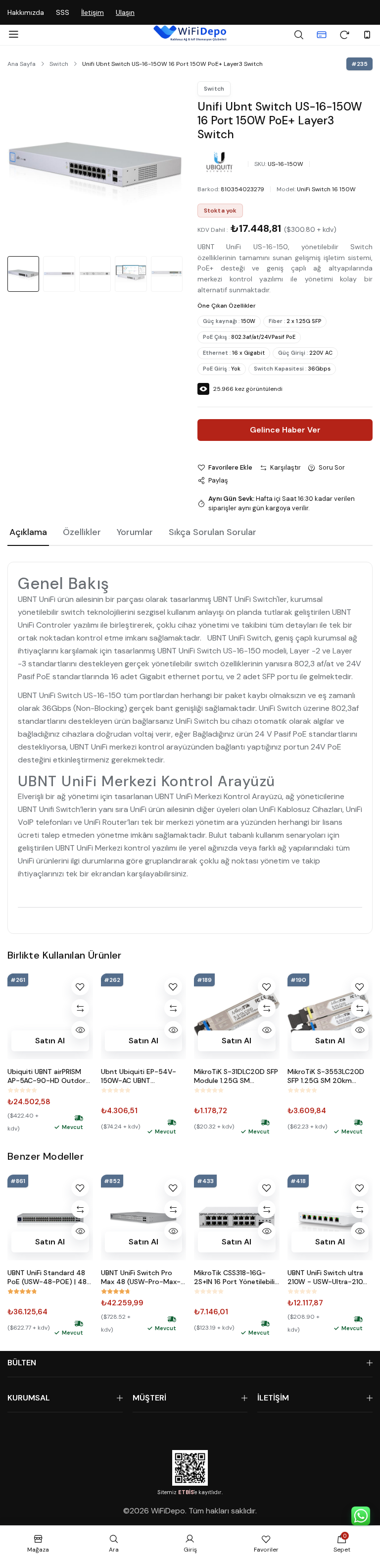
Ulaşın (125, 12)
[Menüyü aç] (13, 35)
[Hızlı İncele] (80, 1030)
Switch (58, 64)
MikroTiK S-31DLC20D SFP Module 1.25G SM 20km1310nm (236, 1076)
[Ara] (298, 34)
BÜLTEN (21, 1362)
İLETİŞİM (273, 1398)
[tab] (28, 533)
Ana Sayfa (21, 64)
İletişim (92, 12)
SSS (62, 12)
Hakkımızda (25, 12)
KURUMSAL (28, 1398)
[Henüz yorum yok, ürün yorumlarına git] (22, 1090)
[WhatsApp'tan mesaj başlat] (360, 1516)
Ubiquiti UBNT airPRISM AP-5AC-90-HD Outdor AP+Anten (46, 1076)
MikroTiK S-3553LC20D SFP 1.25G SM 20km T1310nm (325, 1076)
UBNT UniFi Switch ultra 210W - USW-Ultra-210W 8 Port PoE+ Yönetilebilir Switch (328, 1277)
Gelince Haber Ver (285, 430)
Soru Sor (332, 467)
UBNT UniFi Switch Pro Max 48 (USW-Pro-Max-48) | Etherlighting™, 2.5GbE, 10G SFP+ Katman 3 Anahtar (143, 1277)
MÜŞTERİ (149, 1398)
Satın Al (50, 1040)
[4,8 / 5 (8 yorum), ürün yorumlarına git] (22, 1291)
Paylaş (218, 480)
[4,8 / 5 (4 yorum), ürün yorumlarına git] (116, 1291)
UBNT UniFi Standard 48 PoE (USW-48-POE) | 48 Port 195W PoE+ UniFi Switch (47, 1277)
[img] (78, 1118)
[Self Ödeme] (321, 34)
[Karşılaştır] (80, 1008)
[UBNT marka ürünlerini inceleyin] (219, 162)
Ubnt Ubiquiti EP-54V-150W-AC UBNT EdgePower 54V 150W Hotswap (138, 1076)
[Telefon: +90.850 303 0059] (367, 34)
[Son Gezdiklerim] (344, 34)
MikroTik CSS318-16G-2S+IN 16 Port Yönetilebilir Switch (235, 1277)
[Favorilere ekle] (80, 986)
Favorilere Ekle (230, 467)
